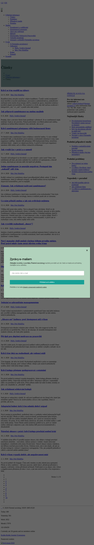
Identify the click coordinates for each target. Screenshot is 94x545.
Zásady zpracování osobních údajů (35, 287)
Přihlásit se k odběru (47, 282)
